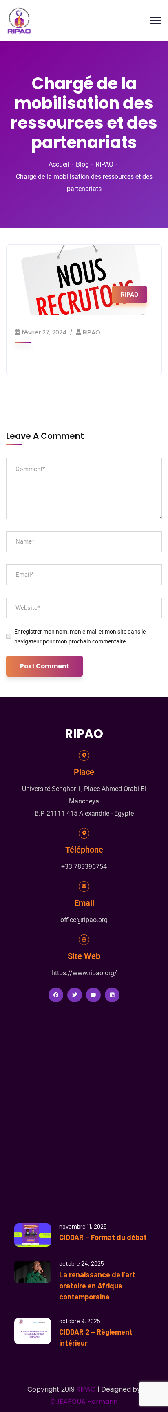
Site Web (84, 956)
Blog (82, 164)
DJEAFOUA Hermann (84, 1401)
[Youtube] (93, 995)
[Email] (84, 886)
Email (84, 903)
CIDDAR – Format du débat (103, 1237)
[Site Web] (84, 939)
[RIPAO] (19, 20)
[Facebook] (56, 995)
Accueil (59, 164)
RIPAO (104, 164)
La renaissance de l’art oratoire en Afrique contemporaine (97, 1285)
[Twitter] (74, 995)
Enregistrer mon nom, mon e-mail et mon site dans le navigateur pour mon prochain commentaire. (80, 636)
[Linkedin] (112, 995)
